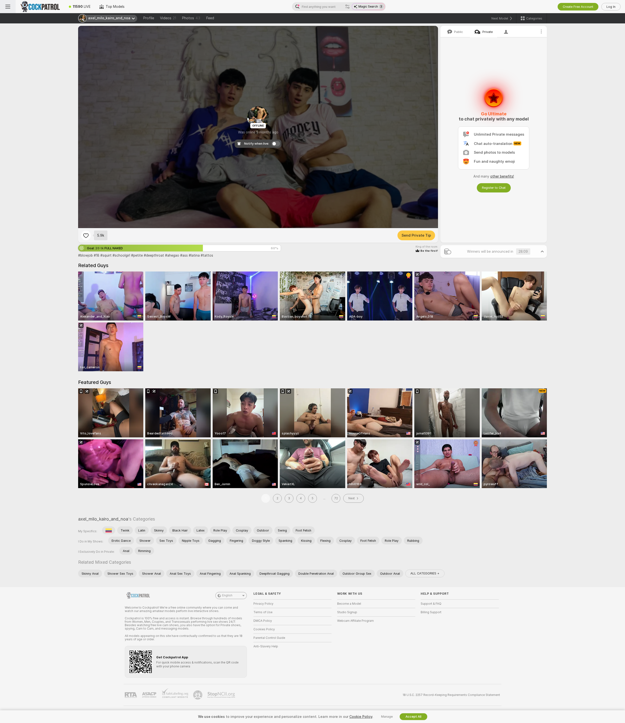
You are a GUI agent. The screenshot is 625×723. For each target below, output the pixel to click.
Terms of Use (262, 612)
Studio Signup (347, 612)
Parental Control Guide (269, 638)
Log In (610, 7)
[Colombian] (108, 530)
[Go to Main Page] (40, 6)
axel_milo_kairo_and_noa (103, 519)
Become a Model (349, 603)
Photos (191, 18)
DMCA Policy (262, 621)
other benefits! (502, 176)
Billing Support (431, 612)
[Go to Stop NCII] (221, 695)
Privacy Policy (263, 603)
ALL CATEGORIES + (424, 573)
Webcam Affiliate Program (355, 621)
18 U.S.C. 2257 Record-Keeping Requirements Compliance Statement (451, 695)
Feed (210, 18)
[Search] (347, 6)
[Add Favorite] (86, 235)
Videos (168, 18)
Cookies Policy (264, 629)
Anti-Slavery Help (265, 646)
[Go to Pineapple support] (198, 695)
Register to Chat (494, 188)
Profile (148, 18)
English (227, 595)
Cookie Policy (360, 717)
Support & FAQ (431, 603)
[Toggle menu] (8, 6)
